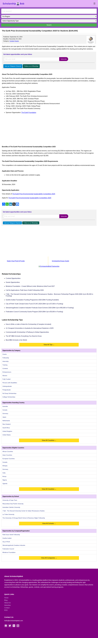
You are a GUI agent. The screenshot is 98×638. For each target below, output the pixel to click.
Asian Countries (7, 455)
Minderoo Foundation (9, 552)
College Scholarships (8, 397)
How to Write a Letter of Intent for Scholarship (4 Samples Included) (28, 324)
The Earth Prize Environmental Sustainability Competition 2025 (33, 194)
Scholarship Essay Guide (60, 261)
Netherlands (6, 420)
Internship (5, 361)
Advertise (7, 605)
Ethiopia (4, 465)
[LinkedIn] (13, 625)
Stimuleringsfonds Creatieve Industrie (13, 545)
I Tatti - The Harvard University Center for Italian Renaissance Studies (23, 511)
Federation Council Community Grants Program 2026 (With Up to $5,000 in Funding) (34, 311)
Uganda (4, 483)
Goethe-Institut (6, 538)
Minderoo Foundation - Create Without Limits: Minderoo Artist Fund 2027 (30, 286)
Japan (4, 417)
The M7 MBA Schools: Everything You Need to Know (24, 336)
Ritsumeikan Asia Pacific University (12, 503)
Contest (12, 41)
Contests (5, 368)
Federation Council (8, 549)
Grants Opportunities (13, 282)
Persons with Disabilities (9, 382)
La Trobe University (8, 514)
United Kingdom (7, 431)
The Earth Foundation (28, 112)
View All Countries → (49, 440)
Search (49, 25)
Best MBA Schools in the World (16, 340)
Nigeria (4, 480)
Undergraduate (7, 386)
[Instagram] (17, 625)
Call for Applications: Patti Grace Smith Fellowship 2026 (25, 290)
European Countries (8, 458)
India (3, 473)
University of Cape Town (9, 500)
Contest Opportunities (13, 278)
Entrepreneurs (6, 372)
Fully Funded (6, 379)
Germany (5, 413)
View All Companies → (49, 558)
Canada (4, 410)
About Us (7, 603)
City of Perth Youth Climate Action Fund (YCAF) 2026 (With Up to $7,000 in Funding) (34, 304)
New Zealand (6, 424)
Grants (17, 41)
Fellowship (5, 358)
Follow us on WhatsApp (31, 66)
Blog (5, 600)
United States (6, 435)
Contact (7, 608)
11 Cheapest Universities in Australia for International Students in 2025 (29, 328)
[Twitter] (9, 625)
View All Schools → (49, 523)
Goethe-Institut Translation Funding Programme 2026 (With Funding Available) (32, 300)
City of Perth (6, 541)
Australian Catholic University (11, 507)
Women (4, 375)
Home (6, 598)
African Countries (7, 451)
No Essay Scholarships (9, 393)
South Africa (6, 427)
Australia (5, 406)
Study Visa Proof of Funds (16, 261)
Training (4, 365)
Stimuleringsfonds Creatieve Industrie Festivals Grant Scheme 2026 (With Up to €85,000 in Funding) (40, 308)
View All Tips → (49, 344)
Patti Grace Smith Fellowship (11, 534)
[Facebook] (5, 625)
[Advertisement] (49, 128)
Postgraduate (6, 390)
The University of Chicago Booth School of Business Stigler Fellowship (23, 518)
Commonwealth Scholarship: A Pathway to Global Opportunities (27, 332)
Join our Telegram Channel (13, 66)
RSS (6, 610)
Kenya (4, 476)
